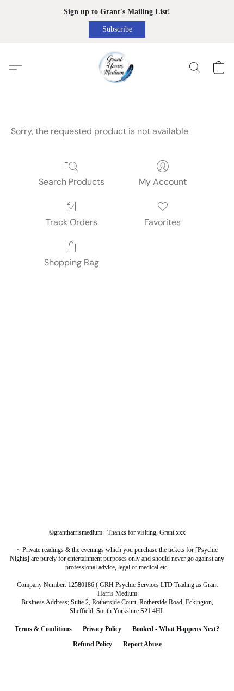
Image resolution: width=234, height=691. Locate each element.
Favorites (162, 222)
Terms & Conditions (43, 629)
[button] (117, 29)
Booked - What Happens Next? (175, 629)
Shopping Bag (71, 262)
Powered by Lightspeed (117, 661)
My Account (163, 181)
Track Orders (71, 222)
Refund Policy (92, 644)
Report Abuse (142, 644)
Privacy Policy (102, 629)
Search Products (71, 181)
